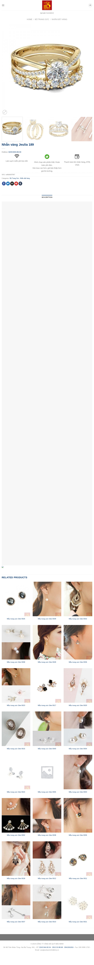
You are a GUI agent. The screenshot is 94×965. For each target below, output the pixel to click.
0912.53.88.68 (57, 947)
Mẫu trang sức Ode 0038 (47, 835)
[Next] (88, 69)
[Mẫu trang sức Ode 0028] (47, 642)
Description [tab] (47, 197)
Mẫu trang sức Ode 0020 (78, 705)
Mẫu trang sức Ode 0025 (16, 619)
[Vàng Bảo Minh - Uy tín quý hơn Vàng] (47, 5)
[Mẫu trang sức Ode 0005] (47, 772)
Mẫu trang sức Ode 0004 (78, 749)
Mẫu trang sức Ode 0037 (16, 922)
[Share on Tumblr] (20, 183)
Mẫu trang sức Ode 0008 (16, 662)
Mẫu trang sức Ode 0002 (16, 835)
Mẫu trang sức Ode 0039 (47, 619)
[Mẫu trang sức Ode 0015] (16, 728)
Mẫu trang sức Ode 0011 (78, 878)
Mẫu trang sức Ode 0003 (78, 792)
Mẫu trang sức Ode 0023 (16, 705)
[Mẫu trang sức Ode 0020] (78, 685)
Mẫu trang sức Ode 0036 (78, 662)
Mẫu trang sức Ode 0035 (78, 835)
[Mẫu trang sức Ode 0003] (78, 772)
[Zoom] (5, 112)
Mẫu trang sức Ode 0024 (16, 792)
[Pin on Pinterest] (16, 183)
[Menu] (3, 5)
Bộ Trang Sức (42, 19)
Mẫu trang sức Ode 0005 (47, 792)
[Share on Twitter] (8, 183)
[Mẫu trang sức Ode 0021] (78, 902)
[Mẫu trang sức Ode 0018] (16, 858)
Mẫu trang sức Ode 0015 (16, 749)
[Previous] (6, 69)
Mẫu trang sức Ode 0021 (78, 922)
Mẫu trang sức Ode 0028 (47, 662)
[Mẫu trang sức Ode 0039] (47, 599)
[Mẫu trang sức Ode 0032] (78, 599)
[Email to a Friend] (12, 183)
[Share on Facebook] (4, 183)
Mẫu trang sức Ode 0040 (47, 749)
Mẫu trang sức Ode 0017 (47, 705)
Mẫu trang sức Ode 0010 (47, 922)
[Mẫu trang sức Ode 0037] (16, 902)
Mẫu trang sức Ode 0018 (16, 878)
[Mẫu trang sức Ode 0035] (78, 815)
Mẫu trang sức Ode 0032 (78, 619)
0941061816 (68, 947)
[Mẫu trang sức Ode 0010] (47, 902)
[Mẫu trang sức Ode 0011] (78, 858)
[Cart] (90, 5)
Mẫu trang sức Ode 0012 (47, 878)
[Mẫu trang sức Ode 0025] (16, 599)
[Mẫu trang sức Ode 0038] (47, 815)
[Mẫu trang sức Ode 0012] (47, 858)
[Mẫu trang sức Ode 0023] (16, 685)
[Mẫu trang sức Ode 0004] (78, 728)
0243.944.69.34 (14, 152)
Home (29, 19)
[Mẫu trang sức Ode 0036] (78, 642)
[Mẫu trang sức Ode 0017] (47, 685)
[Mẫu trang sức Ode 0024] (16, 772)
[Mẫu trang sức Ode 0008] (16, 642)
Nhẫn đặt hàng (59, 19)
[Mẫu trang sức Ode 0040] (47, 728)
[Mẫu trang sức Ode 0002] (16, 815)
